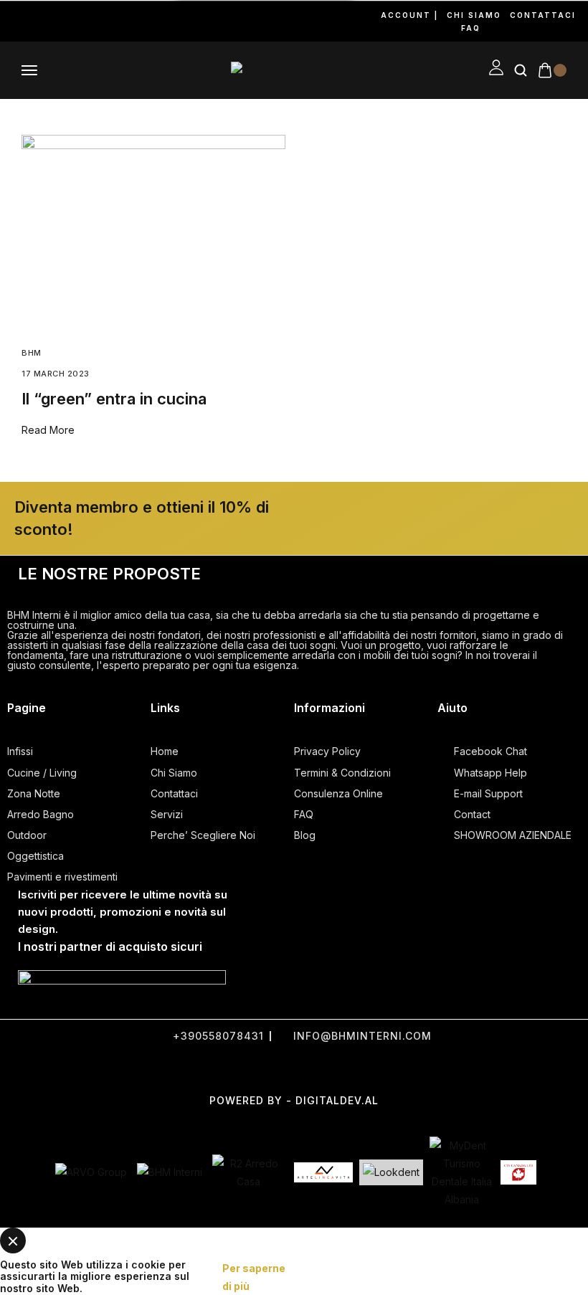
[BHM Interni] (169, 1172)
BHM (32, 353)
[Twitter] (258, 1068)
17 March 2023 (56, 374)
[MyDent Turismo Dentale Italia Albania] (462, 1173)
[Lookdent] (391, 1172)
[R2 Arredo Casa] (248, 1172)
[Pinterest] (69, 21)
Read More (48, 430)
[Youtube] (50, 21)
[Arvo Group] (91, 1172)
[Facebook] (13, 21)
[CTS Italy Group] (518, 1172)
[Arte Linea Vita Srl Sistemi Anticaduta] (323, 1172)
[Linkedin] (87, 21)
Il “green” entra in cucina (114, 398)
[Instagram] (31, 21)
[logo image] (263, 70)
